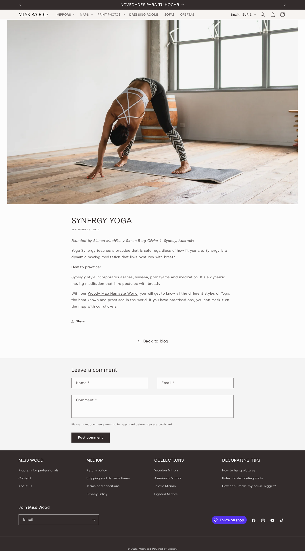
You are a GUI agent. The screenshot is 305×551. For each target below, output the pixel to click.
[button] (65, 14)
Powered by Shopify (165, 548)
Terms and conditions (103, 486)
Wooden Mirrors (166, 470)
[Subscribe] (94, 520)
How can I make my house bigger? (249, 486)
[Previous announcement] (20, 4)
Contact (25, 478)
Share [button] (80, 321)
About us (25, 486)
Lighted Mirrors (166, 494)
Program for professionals (39, 470)
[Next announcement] (285, 4)
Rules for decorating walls (242, 478)
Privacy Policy (96, 494)
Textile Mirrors (165, 486)
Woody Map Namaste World (113, 293)
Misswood (145, 548)
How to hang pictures (238, 470)
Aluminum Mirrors (168, 478)
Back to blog (155, 341)
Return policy (96, 470)
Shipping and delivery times (108, 478)
